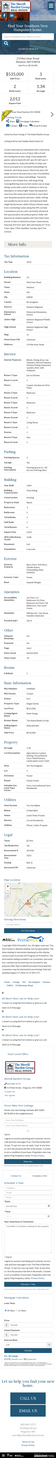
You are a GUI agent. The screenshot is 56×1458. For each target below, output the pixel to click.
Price (6, 1320)
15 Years (22, 1310)
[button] (6, 43)
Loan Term (9, 1303)
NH (24, 982)
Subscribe (28, 1161)
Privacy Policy (37, 1155)
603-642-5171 (14, 1083)
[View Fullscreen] (8, 896)
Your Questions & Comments (19, 1221)
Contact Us (10, 1091)
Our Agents (10, 1095)
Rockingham (34, 982)
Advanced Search (27, 49)
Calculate (28, 1350)
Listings (16, 982)
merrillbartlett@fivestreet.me (28, 1435)
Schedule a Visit (39, 1175)
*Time (7, 1211)
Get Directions (28, 930)
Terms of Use (28, 1441)
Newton (46, 982)
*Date (7, 1201)
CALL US (28, 1398)
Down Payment (12, 1330)
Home (7, 982)
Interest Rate (11, 1340)
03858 (10, 985)
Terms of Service (42, 1289)
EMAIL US (28, 1410)
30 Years (11, 1310)
